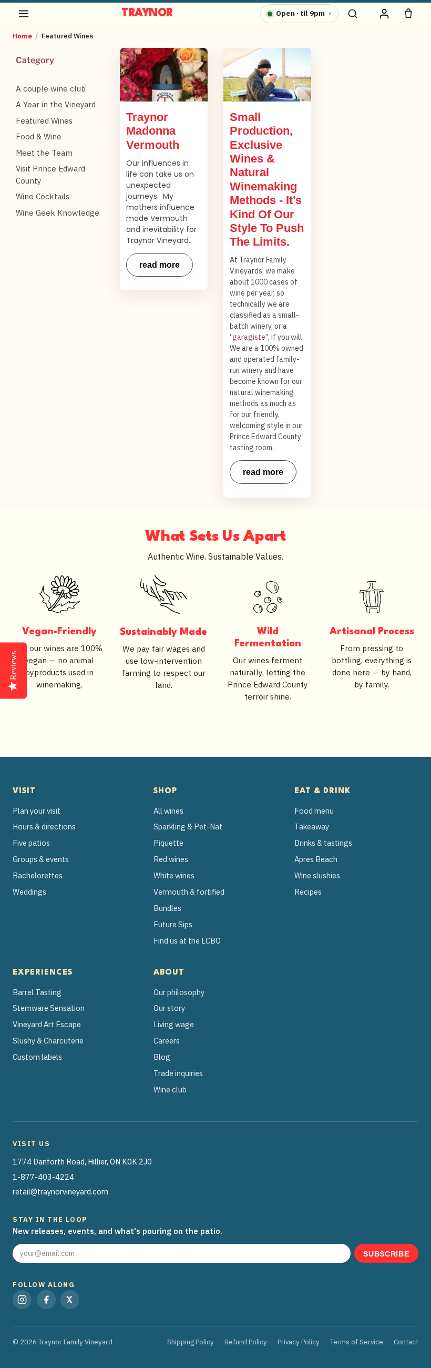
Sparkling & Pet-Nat (187, 827)
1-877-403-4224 (43, 1177)
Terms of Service (356, 1341)
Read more (159, 264)
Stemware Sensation (49, 1008)
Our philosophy (178, 992)
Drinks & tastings (323, 843)
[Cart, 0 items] (408, 14)
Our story (169, 1008)
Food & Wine (38, 136)
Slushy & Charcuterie (48, 1041)
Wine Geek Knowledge (57, 213)
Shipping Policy (190, 1341)
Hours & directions (44, 827)
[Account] (384, 14)
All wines (168, 811)
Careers (166, 1041)
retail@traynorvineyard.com (60, 1192)
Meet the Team (44, 153)
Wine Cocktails (42, 196)
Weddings (29, 892)
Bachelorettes (38, 875)
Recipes (308, 892)
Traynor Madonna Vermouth (152, 130)
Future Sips (172, 924)
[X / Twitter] (69, 1299)
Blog (161, 1057)
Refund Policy (245, 1341)
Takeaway (311, 827)
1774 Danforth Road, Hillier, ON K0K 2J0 (82, 1162)
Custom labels (37, 1057)
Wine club (170, 1090)
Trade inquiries (178, 1073)
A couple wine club (51, 89)
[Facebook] (46, 1299)
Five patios (31, 843)
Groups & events (41, 859)
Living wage (173, 1024)
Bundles (167, 908)
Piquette (168, 843)
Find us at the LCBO (187, 941)
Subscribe (386, 1254)
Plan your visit (36, 811)
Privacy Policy (299, 1341)
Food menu (314, 811)
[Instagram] (22, 1299)
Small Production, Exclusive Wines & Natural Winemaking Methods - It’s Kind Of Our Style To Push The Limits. (267, 179)
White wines (173, 875)
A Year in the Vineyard (56, 104)
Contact (406, 1341)
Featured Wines (44, 121)
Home (22, 36)
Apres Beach (315, 859)
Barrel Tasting (37, 992)
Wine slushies (317, 875)
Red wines (170, 859)
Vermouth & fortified (188, 892)
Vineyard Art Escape (47, 1024)
